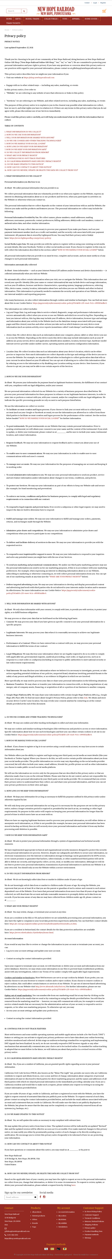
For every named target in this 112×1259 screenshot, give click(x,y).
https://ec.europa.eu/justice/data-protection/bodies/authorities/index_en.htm (43, 924)
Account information (66, 1212)
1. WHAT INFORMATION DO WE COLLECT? (23, 132)
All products (36, 1212)
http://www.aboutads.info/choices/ (50, 986)
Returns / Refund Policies (94, 1221)
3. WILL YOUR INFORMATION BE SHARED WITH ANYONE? (29, 138)
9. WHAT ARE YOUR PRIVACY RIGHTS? (21, 155)
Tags (34, 1227)
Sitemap (88, 1238)
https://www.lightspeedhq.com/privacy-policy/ (30, 238)
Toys (64, 19)
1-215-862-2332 (12, 1235)
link (86, 698)
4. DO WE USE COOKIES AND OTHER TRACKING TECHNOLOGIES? (33, 141)
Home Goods (91, 19)
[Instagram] (44, 1197)
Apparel (76, 19)
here (73, 1185)
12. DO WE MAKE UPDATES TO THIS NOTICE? (24, 164)
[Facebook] (40, 1197)
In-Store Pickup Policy (93, 1212)
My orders (62, 1216)
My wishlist (62, 1223)
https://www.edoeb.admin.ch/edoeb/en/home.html (31, 932)
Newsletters (62, 1227)
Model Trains (32, 19)
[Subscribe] (35, 1196)
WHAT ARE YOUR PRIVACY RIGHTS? (65, 577)
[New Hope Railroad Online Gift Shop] (56, 11)
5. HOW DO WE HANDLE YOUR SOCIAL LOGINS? (25, 143)
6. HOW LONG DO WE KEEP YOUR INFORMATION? (26, 146)
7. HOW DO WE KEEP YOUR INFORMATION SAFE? (26, 149)
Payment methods (92, 1235)
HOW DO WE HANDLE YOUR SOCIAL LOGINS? (77, 250)
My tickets (62, 1219)
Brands (35, 1223)
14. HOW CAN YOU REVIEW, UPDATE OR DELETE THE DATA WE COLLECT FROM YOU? (41, 170)
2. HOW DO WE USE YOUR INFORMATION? (23, 135)
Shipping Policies (91, 1225)
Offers (34, 1219)
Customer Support (92, 1215)
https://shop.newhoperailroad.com (39, 77)
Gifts (18, 19)
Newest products (38, 1216)
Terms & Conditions (92, 1218)
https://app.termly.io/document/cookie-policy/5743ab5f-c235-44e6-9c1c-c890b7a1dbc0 (70, 303)
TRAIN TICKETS (13, 23)
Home (9, 19)
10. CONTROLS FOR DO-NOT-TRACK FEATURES (25, 158)
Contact (87, 3)
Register (103, 3)
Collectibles (51, 19)
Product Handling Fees (93, 1231)
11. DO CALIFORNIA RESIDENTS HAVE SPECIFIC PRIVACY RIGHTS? (33, 161)
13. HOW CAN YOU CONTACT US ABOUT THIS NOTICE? (28, 167)
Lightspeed (68, 1255)
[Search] (24, 11)
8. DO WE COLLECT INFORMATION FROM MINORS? (27, 152)
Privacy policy (17, 30)
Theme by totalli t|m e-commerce (85, 1255)
